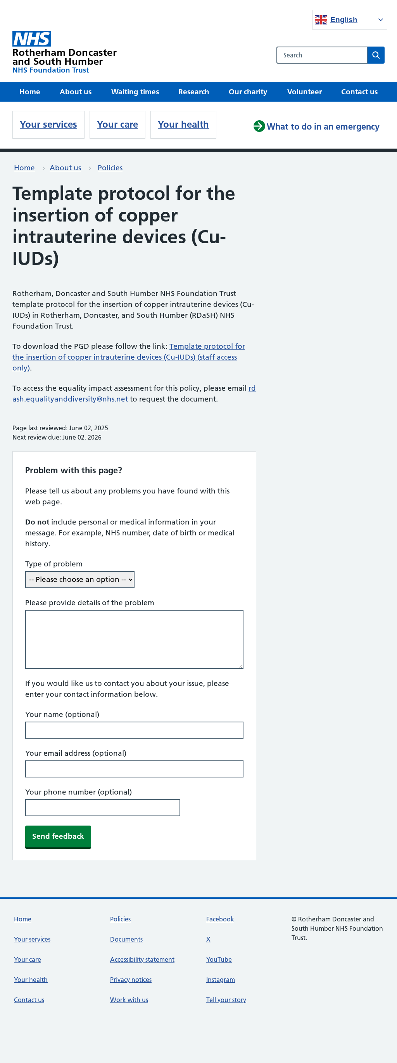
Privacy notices (131, 979)
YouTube (219, 959)
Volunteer (304, 91)
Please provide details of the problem (89, 602)
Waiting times (135, 91)
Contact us (359, 91)
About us (75, 91)
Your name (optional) (62, 714)
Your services (48, 124)
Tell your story (226, 1000)
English (343, 20)
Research (193, 91)
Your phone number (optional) (78, 792)
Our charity (248, 91)
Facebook (220, 919)
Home (29, 91)
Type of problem (54, 563)
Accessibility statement (142, 959)
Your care (117, 124)
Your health (183, 124)
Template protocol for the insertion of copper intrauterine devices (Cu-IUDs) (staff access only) (128, 357)
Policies (110, 167)
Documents (126, 939)
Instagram (220, 979)
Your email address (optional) (75, 753)
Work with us (129, 1000)
